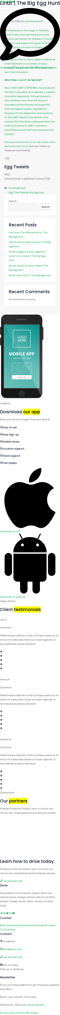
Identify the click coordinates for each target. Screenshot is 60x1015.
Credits (34, 1012)
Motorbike (50, 925)
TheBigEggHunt (21, 78)
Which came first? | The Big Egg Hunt (30, 275)
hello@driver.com (12, 949)
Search (13, 201)
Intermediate (14, 925)
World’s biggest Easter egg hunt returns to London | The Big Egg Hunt (27, 256)
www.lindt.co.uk (19, 146)
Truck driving (7, 929)
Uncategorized (16, 187)
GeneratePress (36, 1004)
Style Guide (22, 1012)
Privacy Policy (8, 1012)
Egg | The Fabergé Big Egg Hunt (26, 192)
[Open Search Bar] (48, 77)
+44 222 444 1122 (12, 957)
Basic (3, 925)
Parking (39, 925)
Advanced (28, 925)
